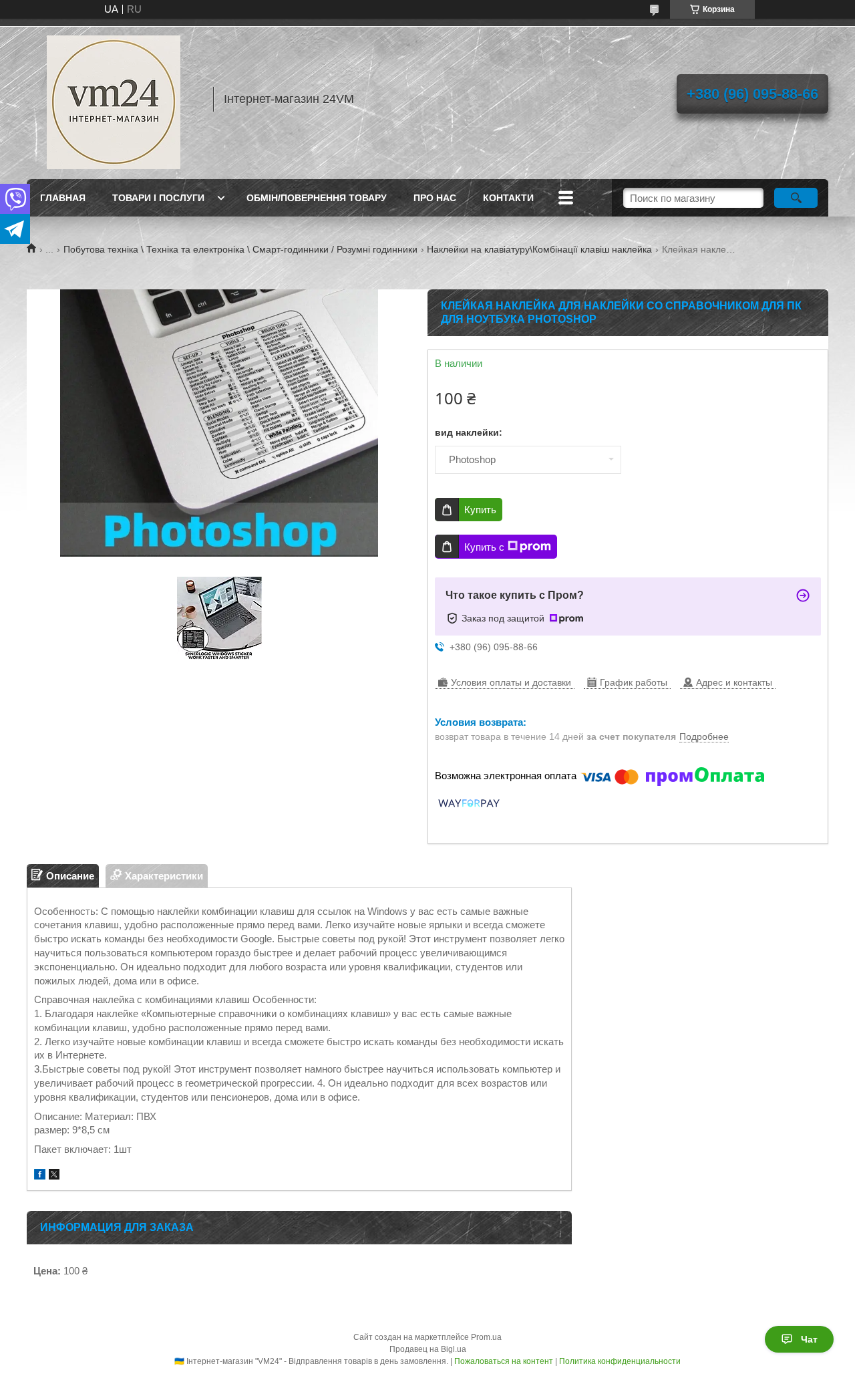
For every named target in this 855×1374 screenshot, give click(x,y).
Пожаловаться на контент (503, 1361)
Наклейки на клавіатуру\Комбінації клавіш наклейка (539, 249)
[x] (54, 1176)
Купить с (484, 547)
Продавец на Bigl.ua (427, 1349)
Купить (480, 509)
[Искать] (796, 198)
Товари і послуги (158, 197)
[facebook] (39, 1176)
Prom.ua (486, 1337)
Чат (809, 1339)
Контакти (508, 197)
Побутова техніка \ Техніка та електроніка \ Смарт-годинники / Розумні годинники (240, 249)
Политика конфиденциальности (620, 1361)
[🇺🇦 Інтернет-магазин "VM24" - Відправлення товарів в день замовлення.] (113, 99)
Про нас (434, 197)
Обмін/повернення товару (316, 197)
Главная (63, 197)
